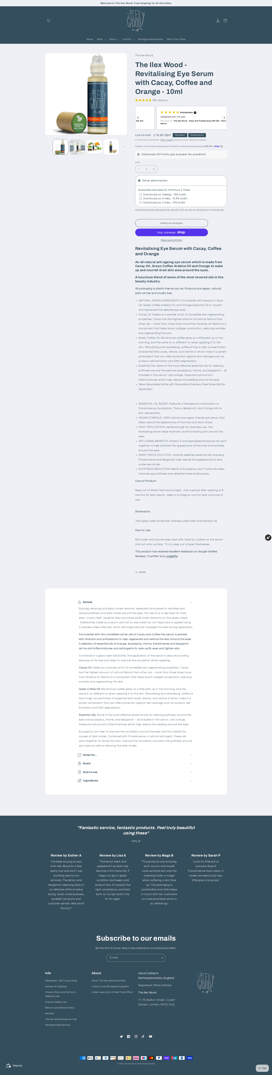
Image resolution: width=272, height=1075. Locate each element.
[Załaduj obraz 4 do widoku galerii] (111, 147)
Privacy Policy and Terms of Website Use (60, 994)
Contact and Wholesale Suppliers (110, 986)
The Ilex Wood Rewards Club (61, 1019)
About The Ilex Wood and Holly (108, 981)
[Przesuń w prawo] (123, 146)
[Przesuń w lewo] (48, 146)
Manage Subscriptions (57, 1025)
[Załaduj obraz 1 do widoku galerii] (60, 147)
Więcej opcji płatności (171, 240)
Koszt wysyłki (167, 140)
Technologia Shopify (146, 1064)
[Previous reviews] (138, 118)
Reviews (49, 1013)
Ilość (137, 162)
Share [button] (142, 572)
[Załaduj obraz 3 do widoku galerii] (94, 147)
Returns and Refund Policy (60, 1008)
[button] (48, 20)
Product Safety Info (56, 1002)
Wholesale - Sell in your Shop (61, 981)
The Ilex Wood (130, 1064)
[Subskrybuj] (162, 958)
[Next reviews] (224, 118)
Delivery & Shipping (56, 986)
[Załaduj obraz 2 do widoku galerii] (77, 147)
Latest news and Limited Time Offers (112, 992)
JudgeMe (172, 556)
